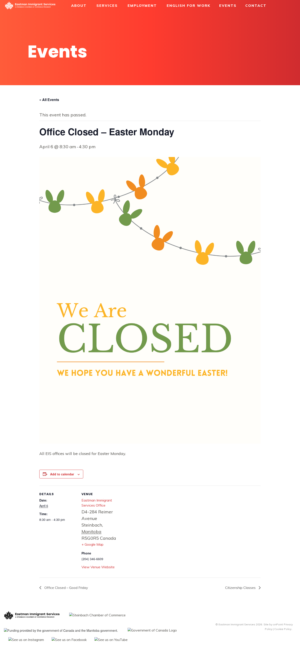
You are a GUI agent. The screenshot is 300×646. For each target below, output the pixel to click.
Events (228, 5)
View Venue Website (98, 567)
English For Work (188, 5)
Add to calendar (62, 474)
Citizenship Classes (241, 587)
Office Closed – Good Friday (65, 587)
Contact (255, 5)
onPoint (278, 624)
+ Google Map (92, 544)
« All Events (49, 99)
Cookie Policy (282, 629)
